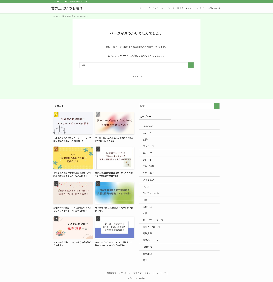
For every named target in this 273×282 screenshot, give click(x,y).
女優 (145, 213)
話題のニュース (151, 240)
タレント (147, 159)
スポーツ (147, 153)
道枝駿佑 (147, 247)
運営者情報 (111, 273)
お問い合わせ (124, 273)
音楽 (145, 260)
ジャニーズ (148, 146)
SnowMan (148, 126)
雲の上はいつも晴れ (67, 8)
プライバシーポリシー (142, 273)
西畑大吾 (147, 233)
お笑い (146, 139)
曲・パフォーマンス (153, 220)
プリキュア (148, 180)
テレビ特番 (148, 166)
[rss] (212, 1)
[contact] (216, 1)
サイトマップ (160, 273)
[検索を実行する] (191, 65)
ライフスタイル (151, 193)
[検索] (220, 1)
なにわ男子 (148, 173)
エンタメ (147, 133)
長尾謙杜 (147, 254)
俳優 (145, 200)
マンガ (146, 186)
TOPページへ (136, 76)
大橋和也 (147, 206)
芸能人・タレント (152, 227)
